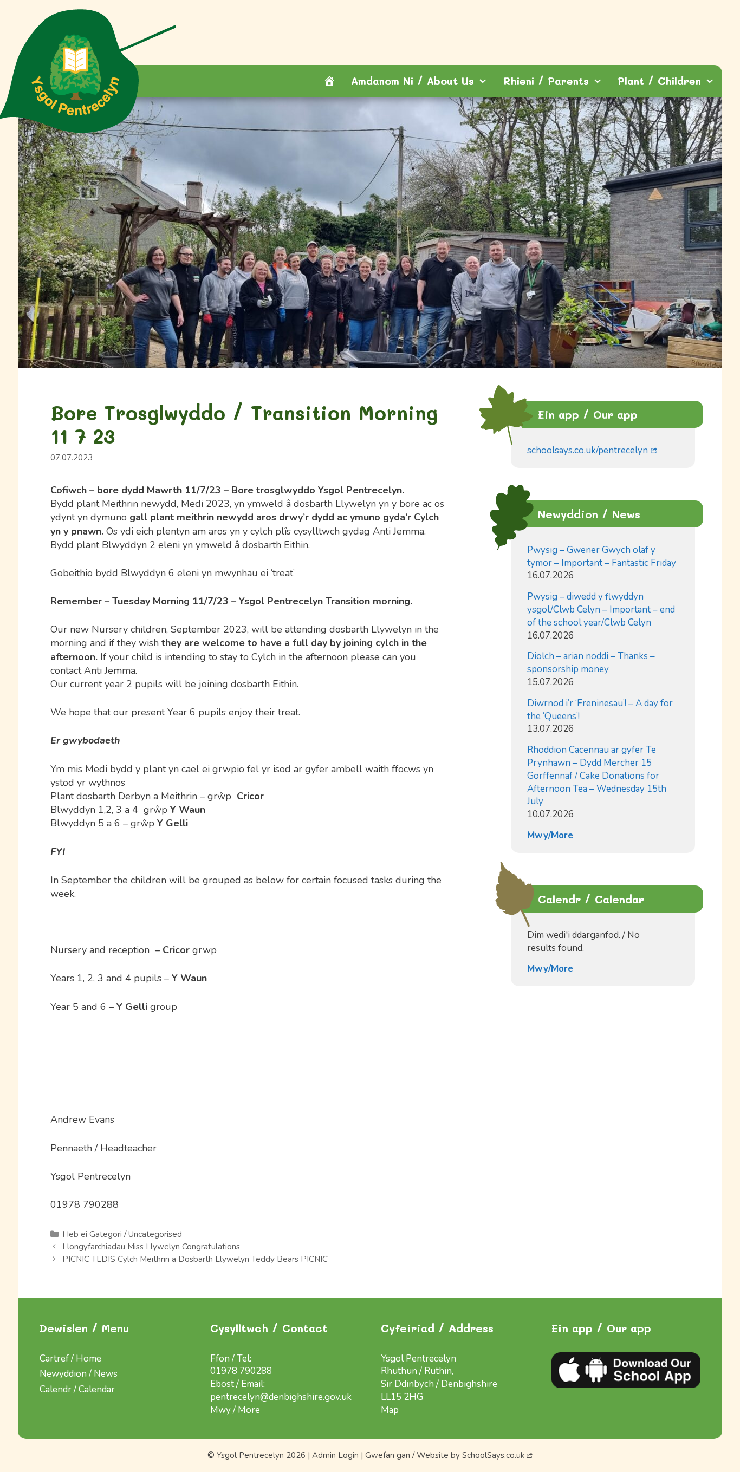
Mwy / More (235, 1410)
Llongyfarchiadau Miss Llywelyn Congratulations (151, 1246)
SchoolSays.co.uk (493, 1455)
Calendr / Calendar (77, 1389)
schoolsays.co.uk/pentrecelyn (587, 450)
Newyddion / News (79, 1373)
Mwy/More (550, 835)
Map (390, 1410)
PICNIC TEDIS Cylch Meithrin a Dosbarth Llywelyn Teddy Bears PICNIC (195, 1259)
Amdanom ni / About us (412, 81)
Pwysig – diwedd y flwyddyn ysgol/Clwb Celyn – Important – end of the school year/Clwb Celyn (601, 609)
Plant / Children (659, 81)
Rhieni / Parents (546, 81)
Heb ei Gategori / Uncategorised (122, 1234)
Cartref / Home (70, 1358)
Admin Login (335, 1455)
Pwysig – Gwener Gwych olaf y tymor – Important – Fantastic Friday (601, 556)
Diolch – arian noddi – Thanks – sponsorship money (591, 662)
